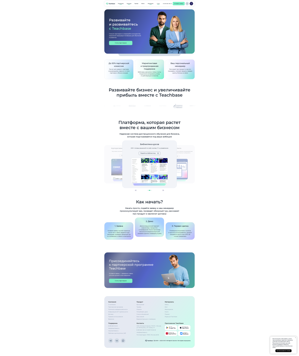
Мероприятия (169, 309)
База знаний (140, 316)
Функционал (140, 304)
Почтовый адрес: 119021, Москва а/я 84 (148, 335)
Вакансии (111, 319)
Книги (166, 312)
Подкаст (167, 314)
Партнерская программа (115, 307)
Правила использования (115, 316)
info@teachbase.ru (142, 332)
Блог (166, 307)
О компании (112, 304)
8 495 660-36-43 (113, 326)
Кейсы (166, 304)
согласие (279, 344)
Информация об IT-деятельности (118, 312)
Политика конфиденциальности (118, 309)
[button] (179, 3)
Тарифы (139, 307)
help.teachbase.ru (113, 331)
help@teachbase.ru (113, 328)
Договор (110, 314)
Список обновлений (143, 314)
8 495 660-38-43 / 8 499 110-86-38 (146, 330)
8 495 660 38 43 (167, 3)
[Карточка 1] (147, 190)
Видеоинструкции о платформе (146, 319)
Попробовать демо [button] (142, 312)
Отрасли (139, 309)
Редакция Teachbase (171, 316)
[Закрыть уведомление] (295, 337)
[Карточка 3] (151, 190)
